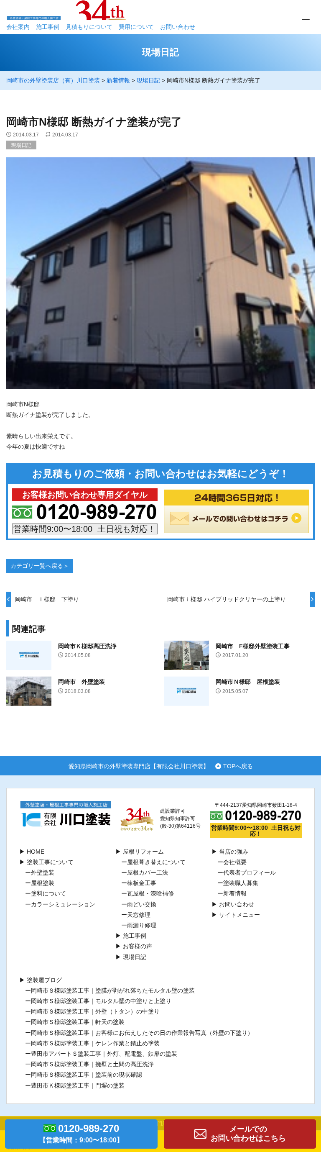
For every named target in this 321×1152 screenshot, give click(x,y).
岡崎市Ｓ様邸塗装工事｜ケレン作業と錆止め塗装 (95, 1043)
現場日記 (21, 145)
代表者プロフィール (249, 872)
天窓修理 (138, 914)
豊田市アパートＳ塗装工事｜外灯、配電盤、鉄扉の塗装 (104, 1053)
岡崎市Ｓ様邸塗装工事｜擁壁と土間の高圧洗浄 (92, 1064)
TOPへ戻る (238, 766)
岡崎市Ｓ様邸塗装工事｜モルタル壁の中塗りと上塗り (101, 1001)
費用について (136, 26)
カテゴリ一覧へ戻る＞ (39, 565)
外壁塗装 (42, 872)
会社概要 (235, 862)
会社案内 (18, 26)
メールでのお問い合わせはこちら (248, 1133)
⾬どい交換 (141, 904)
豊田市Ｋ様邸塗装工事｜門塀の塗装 (78, 1085)
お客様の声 (137, 946)
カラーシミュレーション (63, 904)
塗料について (48, 893)
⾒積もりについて (89, 26)
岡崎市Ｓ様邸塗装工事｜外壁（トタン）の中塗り (95, 1011)
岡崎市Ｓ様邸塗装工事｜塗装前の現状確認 (86, 1074)
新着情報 (235, 893)
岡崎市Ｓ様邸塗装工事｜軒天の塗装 (78, 1022)
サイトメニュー (239, 914)
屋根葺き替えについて (156, 862)
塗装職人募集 (240, 883)
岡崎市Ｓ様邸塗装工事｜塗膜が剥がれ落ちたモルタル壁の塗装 (113, 990)
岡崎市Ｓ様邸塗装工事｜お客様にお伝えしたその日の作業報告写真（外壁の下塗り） (142, 1032)
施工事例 (47, 26)
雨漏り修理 (141, 925)
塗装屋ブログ (44, 980)
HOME (35, 851)
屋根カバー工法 (147, 872)
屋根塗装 (42, 883)
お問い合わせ (177, 26)
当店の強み (233, 851)
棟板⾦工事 (141, 883)
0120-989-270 (81, 1133)
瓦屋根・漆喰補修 (150, 893)
